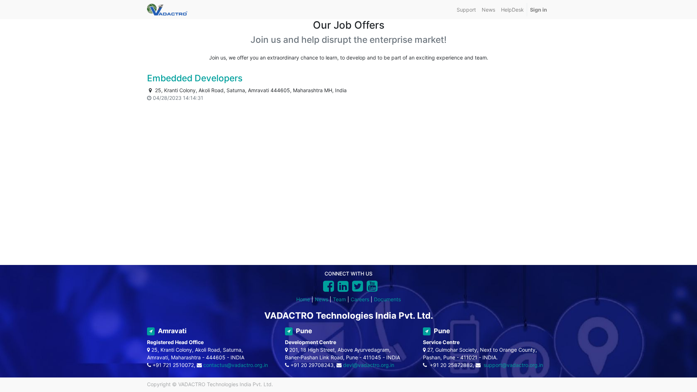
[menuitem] (466, 9)
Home (303, 299)
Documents (387, 299)
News (321, 299)
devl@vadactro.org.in (368, 365)
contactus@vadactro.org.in (235, 365)
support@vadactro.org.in (513, 365)
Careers (360, 299)
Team (339, 299)
